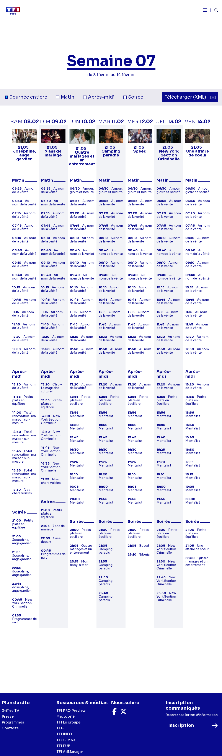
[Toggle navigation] (205, 11)
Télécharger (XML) (186, 97)
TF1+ (60, 728)
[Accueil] (14, 10)
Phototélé (65, 716)
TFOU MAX (65, 740)
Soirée (135, 97)
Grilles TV (10, 710)
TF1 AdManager (69, 751)
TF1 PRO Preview (71, 710)
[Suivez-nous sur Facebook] (114, 713)
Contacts (10, 728)
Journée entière (28, 97)
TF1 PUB (63, 746)
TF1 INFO (64, 734)
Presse (8, 716)
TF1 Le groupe (68, 722)
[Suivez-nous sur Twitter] (123, 713)
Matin (67, 97)
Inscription (181, 725)
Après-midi (101, 97)
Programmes (13, 722)
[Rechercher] (215, 11)
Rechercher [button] (215, 10)
